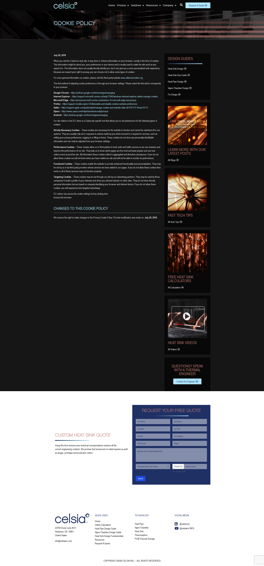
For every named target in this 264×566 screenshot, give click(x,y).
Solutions (136, 5)
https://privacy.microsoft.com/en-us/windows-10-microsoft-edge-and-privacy (103, 100)
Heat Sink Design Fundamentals (109, 535)
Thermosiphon (141, 534)
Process (121, 5)
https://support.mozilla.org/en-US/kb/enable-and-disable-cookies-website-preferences (100, 103)
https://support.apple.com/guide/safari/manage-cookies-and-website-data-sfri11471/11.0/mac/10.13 (104, 107)
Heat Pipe (139, 523)
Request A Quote (102, 543)
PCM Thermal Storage (145, 538)
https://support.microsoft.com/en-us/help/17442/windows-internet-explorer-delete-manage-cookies (115, 96)
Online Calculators (103, 524)
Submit (140, 478)
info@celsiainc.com (63, 540)
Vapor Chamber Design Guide (108, 532)
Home (111, 5)
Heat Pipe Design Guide (105, 528)
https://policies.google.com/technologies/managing (93, 92)
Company (168, 5)
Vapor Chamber (142, 527)
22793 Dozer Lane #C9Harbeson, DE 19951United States (65, 531)
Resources (152, 5)
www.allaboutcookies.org (131, 77)
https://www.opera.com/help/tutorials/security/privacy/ (85, 111)
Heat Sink (139, 531)
